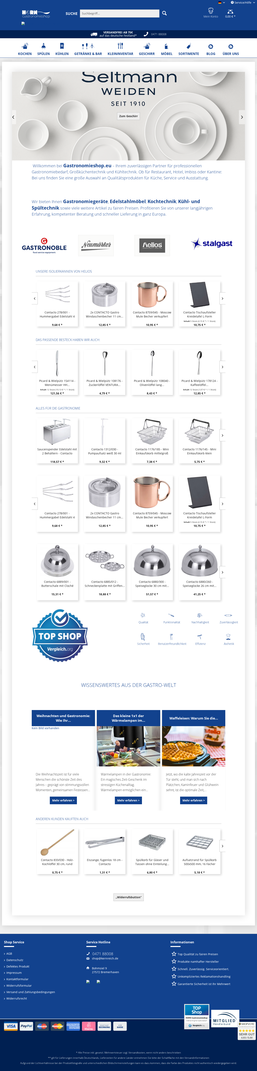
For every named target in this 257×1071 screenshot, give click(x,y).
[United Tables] (213, 247)
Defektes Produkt (17, 966)
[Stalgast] (157, 247)
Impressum (14, 973)
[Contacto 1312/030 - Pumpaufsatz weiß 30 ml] (57, 431)
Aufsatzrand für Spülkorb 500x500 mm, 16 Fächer (152, 862)
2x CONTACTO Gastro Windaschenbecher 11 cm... (104, 314)
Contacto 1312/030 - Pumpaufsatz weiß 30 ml (57, 451)
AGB (9, 953)
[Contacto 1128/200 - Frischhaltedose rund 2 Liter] (199, 431)
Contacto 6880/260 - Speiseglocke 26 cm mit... (152, 584)
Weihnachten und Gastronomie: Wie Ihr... (63, 718)
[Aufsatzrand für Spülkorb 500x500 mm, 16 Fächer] (152, 842)
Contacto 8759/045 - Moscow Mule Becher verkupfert (152, 314)
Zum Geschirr (128, 116)
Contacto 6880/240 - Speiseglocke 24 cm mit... (199, 584)
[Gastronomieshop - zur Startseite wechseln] (36, 14)
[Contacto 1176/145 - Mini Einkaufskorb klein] (152, 431)
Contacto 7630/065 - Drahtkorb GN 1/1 (199, 515)
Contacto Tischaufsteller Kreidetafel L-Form (199, 314)
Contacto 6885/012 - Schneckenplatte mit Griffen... (57, 584)
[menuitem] (117, 13)
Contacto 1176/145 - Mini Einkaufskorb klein (152, 451)
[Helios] (100, 247)
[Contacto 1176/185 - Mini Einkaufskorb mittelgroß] (104, 431)
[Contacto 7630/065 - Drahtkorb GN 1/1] (199, 492)
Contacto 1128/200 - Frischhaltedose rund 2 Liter (199, 451)
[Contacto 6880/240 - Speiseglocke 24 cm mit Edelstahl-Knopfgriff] (199, 561)
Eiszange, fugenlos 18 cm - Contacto (57, 862)
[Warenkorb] (230, 10)
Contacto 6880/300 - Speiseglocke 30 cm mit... (104, 584)
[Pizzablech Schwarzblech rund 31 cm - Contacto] (199, 842)
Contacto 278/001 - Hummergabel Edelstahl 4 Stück (57, 314)
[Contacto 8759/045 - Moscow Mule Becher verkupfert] (152, 294)
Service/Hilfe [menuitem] (243, 2)
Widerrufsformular (19, 985)
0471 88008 (102, 953)
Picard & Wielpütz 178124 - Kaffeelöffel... (152, 383)
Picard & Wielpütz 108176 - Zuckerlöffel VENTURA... (57, 383)
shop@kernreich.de (105, 958)
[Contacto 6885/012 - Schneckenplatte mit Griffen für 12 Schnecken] (57, 561)
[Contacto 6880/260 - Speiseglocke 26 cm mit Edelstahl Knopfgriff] (152, 561)
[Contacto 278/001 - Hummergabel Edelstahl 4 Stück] (57, 294)
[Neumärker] (44, 247)
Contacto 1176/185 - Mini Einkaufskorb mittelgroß (104, 451)
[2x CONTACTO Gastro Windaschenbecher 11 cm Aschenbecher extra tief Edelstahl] (104, 294)
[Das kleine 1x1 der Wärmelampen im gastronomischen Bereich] (128, 746)
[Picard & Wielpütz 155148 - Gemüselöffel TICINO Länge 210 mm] (199, 363)
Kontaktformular (17, 979)
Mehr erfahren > (63, 800)
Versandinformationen (197, 1058)
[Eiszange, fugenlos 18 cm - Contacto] (57, 842)
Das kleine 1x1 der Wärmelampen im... (128, 718)
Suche (72, 13)
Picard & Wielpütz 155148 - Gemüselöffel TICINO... (199, 383)
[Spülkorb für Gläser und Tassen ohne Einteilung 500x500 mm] (104, 842)
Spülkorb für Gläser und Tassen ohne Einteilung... (105, 862)
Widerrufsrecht (16, 998)
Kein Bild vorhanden (45, 728)
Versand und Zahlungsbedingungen (30, 992)
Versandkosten (136, 1052)
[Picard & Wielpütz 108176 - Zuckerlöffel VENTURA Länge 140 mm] (57, 363)
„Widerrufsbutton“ (129, 897)
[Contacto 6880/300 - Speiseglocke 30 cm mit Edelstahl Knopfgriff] (104, 561)
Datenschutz (14, 960)
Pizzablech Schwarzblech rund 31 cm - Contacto (199, 862)
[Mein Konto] (211, 10)
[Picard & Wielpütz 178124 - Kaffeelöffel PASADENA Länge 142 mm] (152, 363)
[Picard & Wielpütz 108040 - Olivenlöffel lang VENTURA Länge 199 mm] (104, 363)
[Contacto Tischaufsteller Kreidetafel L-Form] (199, 294)
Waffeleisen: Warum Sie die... (193, 718)
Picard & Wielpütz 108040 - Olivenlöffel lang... (104, 383)
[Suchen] (164, 13)
